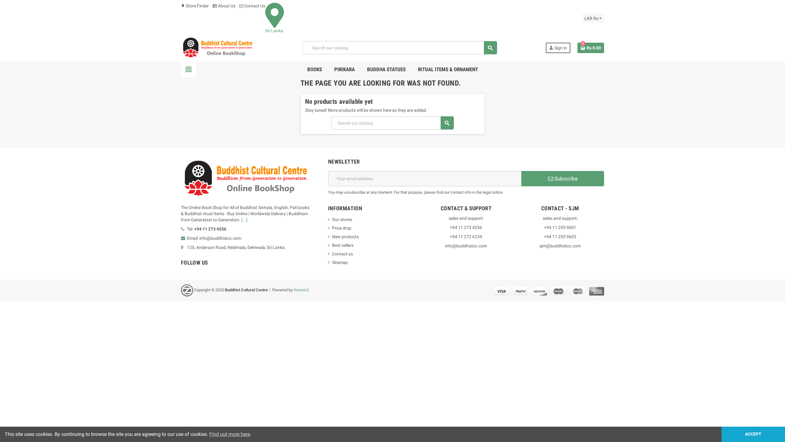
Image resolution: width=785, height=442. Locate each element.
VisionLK (301, 290)
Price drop (341, 228)
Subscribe (565, 179)
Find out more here (229, 434)
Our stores (342, 219)
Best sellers (343, 245)
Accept (753, 434)
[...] (244, 219)
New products (345, 236)
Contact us (342, 253)
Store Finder (195, 5)
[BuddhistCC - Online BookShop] (217, 47)
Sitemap (340, 262)
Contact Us (254, 5)
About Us (226, 5)
